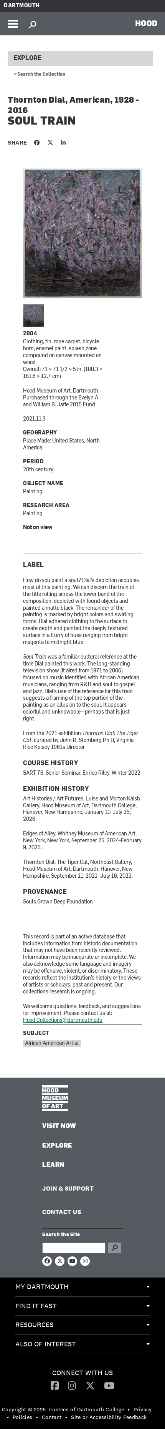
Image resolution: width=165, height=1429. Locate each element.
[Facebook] (55, 1385)
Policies (22, 1417)
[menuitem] (82, 1287)
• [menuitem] (129, 1409)
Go (114, 1248)
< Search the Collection (39, 74)
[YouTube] (109, 1385)
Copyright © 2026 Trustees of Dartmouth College (63, 1409)
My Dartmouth (42, 1286)
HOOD (146, 23)
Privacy (143, 1409)
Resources (34, 1324)
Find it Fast (36, 1305)
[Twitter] (90, 1385)
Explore (27, 58)
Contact (51, 1417)
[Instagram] (72, 1385)
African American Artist (52, 1043)
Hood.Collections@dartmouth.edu (62, 1020)
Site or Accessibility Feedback (109, 1417)
